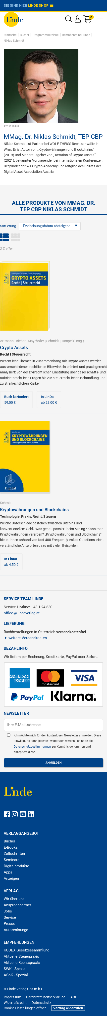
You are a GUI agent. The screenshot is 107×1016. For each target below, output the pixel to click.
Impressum (12, 997)
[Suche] (68, 20)
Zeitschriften (14, 853)
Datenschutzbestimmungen (33, 746)
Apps (8, 872)
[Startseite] (13, 19)
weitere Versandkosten (27, 638)
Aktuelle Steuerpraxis (21, 956)
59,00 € (16, 399)
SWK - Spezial (15, 969)
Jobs (8, 911)
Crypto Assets (14, 347)
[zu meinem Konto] (78, 20)
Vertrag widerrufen (68, 1008)
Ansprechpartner (17, 905)
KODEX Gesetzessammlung (26, 950)
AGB (73, 997)
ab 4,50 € (11, 561)
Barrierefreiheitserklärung (45, 997)
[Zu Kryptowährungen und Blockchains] (25, 457)
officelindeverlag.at (22, 613)
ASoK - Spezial (16, 975)
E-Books (11, 847)
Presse (9, 923)
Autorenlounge (16, 930)
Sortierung (8, 226)
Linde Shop (39, 5)
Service (10, 917)
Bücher (9, 841)
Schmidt (52, 341)
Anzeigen (11, 878)
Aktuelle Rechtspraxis (22, 962)
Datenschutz (41, 1003)
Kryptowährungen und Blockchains (34, 509)
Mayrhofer (36, 341)
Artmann (7, 341)
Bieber (21, 341)
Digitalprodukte (16, 866)
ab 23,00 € (49, 399)
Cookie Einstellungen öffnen (25, 1008)
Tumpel (66, 341)
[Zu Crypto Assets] (25, 296)
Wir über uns (14, 899)
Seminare (11, 860)
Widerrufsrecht (15, 1003)
